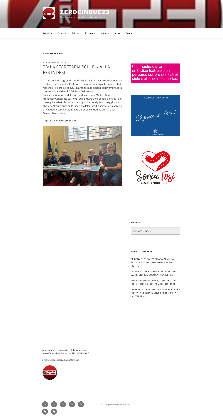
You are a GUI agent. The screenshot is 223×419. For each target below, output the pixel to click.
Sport (117, 33)
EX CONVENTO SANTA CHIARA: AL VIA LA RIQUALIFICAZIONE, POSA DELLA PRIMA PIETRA (152, 262)
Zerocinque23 (85, 12)
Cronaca (61, 33)
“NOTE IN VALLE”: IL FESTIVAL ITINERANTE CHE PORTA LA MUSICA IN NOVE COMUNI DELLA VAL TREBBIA (155, 293)
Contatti (130, 33)
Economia (90, 33)
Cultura (105, 33)
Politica (75, 33)
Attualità (47, 33)
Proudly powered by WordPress (115, 404)
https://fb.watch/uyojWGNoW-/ (60, 120)
